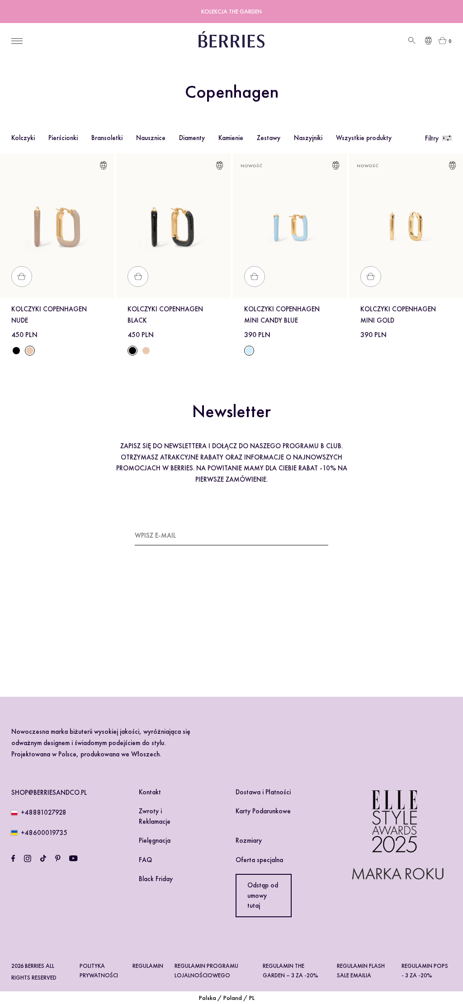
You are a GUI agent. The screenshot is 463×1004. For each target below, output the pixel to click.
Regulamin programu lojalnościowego (206, 970)
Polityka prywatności (99, 970)
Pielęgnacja (154, 840)
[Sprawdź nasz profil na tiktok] (43, 858)
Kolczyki (23, 137)
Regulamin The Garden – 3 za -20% (290, 970)
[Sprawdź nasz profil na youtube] (73, 858)
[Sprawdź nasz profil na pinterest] (58, 858)
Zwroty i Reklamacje (154, 816)
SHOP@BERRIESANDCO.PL (49, 792)
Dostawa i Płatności (263, 792)
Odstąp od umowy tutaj (262, 895)
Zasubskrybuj (305, 535)
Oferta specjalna (259, 859)
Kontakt (150, 792)
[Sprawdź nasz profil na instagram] (27, 858)
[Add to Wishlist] (103, 167)
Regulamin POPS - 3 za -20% (425, 970)
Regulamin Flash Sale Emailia (361, 970)
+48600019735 (44, 832)
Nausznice (150, 137)
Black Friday (156, 878)
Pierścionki (63, 137)
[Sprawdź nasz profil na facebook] (13, 858)
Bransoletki (107, 137)
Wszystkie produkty (364, 137)
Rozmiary (249, 840)
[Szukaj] (411, 40)
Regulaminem (161, 632)
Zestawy (268, 137)
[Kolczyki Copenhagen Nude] (146, 351)
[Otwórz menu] (17, 41)
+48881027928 (43, 812)
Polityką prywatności (213, 632)
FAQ (145, 859)
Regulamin (147, 966)
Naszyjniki (308, 137)
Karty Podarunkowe (263, 811)
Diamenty (192, 137)
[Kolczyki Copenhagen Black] (16, 351)
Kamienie (230, 137)
